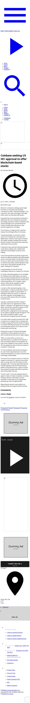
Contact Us (7, 69)
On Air (5, 63)
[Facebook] (7, 118)
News (5, 66)
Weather (6, 68)
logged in (11, 397)
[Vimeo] (6, 119)
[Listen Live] (15, 457)
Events (6, 65)
